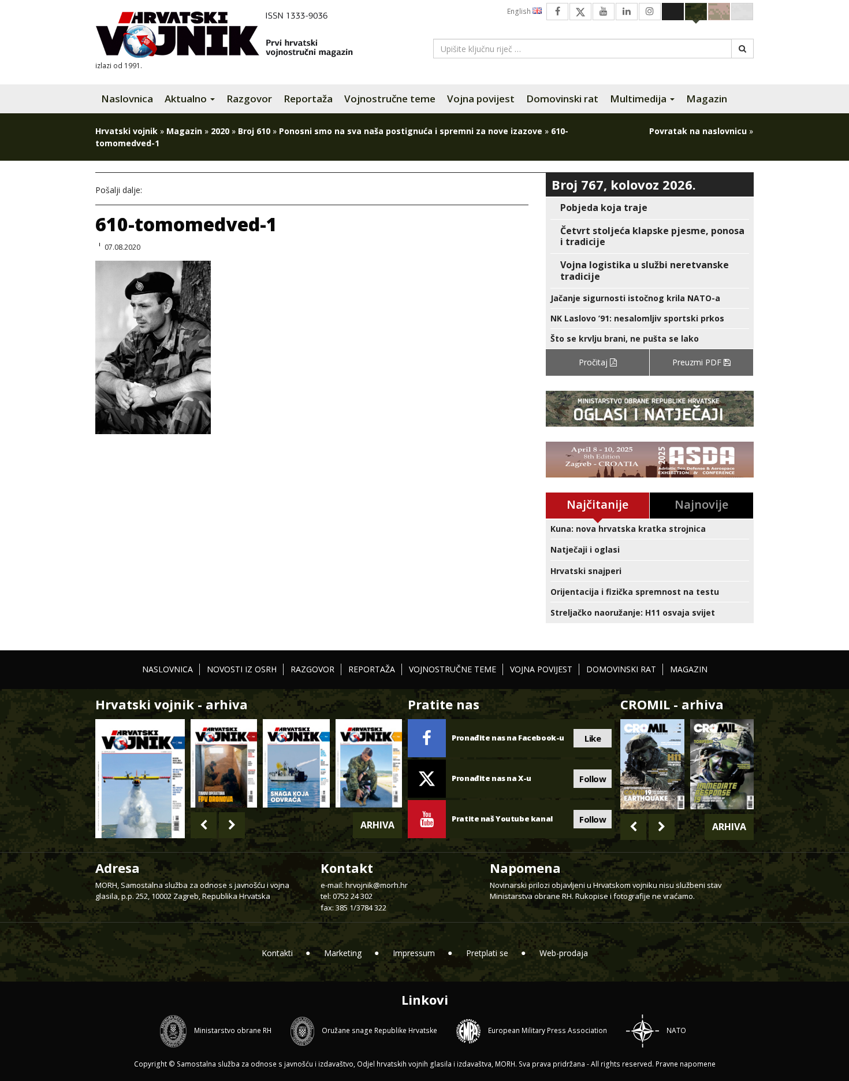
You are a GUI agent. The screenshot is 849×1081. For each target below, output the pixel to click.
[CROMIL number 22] (722, 764)
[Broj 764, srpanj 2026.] (296, 763)
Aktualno (187, 98)
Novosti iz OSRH (242, 669)
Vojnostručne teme (389, 98)
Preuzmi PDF (698, 362)
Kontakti (277, 952)
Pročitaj (594, 362)
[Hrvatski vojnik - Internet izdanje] (232, 36)
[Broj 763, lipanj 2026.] (369, 763)
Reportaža (308, 98)
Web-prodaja (563, 952)
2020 (220, 130)
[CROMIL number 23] (652, 764)
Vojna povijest (481, 98)
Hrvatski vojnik (126, 130)
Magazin (706, 98)
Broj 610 (254, 130)
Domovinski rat (562, 98)
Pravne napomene (686, 1064)
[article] (649, 207)
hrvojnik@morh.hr (376, 885)
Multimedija (639, 98)
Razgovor (249, 98)
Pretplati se (487, 952)
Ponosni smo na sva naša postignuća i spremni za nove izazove (410, 130)
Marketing (343, 952)
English (520, 11)
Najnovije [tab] (701, 504)
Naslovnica (127, 98)
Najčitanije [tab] (597, 504)
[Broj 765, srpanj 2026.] (224, 763)
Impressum (414, 952)
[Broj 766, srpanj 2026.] (140, 777)
